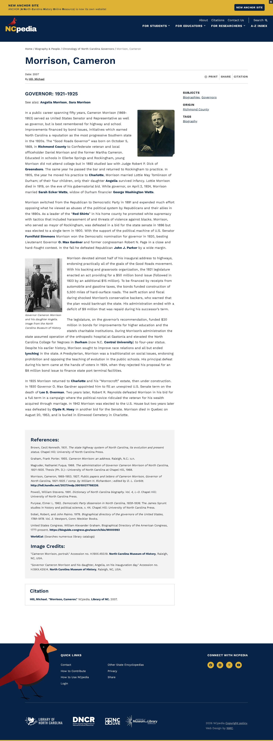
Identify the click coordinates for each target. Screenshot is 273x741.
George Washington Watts (133, 192)
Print (213, 76)
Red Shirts (81, 214)
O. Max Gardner (70, 242)
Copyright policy (236, 723)
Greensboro (34, 169)
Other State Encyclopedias (126, 664)
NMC (230, 728)
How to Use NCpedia (75, 677)
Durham (81, 342)
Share (226, 76)
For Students (154, 26)
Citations (217, 20)
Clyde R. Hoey (63, 409)
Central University (118, 342)
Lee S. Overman (51, 392)
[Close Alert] (271, 2)
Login (64, 683)
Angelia (112, 181)
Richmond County (52, 146)
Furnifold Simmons (40, 236)
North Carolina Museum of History (132, 553)
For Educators (189, 26)
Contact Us (236, 20)
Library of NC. (100, 599)
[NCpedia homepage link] (21, 25)
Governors (209, 97)
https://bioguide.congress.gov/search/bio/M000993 (85, 530)
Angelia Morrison (53, 102)
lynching (32, 353)
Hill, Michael (36, 79)
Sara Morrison (80, 102)
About (203, 20)
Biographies (191, 97)
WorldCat (37, 536)
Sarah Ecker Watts (52, 192)
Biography (190, 121)
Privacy (112, 671)
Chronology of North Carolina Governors (88, 48)
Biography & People (47, 48)
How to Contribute (73, 671)
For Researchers (226, 26)
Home (28, 48)
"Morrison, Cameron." (63, 599)
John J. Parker (125, 248)
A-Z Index (259, 26)
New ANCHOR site (249, 7)
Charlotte (96, 175)
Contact (66, 664)
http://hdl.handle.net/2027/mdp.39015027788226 (64, 485)
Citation (241, 76)
